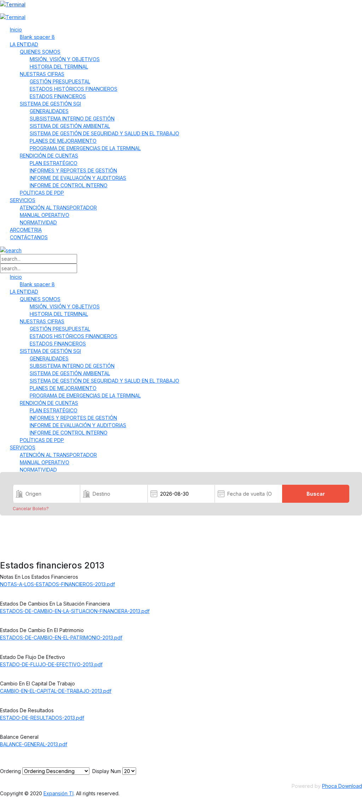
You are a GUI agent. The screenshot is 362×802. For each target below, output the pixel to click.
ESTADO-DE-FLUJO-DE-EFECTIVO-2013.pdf (51, 664)
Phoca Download (342, 786)
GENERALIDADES (49, 111)
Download (16, 594)
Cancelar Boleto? (31, 508)
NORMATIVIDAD (38, 222)
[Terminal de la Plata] (181, 4)
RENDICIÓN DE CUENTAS (49, 156)
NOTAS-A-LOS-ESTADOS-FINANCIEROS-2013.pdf (57, 584)
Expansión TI (58, 793)
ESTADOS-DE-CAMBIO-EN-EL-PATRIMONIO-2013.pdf (61, 638)
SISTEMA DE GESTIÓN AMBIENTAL (70, 126)
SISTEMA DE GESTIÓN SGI (50, 104)
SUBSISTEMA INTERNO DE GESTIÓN (72, 119)
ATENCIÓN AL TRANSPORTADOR (58, 208)
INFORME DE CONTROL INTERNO (68, 185)
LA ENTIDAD (24, 44)
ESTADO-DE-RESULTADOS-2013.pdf (42, 718)
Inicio (16, 29)
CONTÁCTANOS (29, 237)
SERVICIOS (22, 200)
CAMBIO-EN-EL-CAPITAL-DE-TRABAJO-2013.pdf (55, 691)
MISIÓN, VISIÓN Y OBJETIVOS (65, 59)
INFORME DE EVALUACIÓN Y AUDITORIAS (78, 178)
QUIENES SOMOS (40, 52)
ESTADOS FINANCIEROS (58, 96)
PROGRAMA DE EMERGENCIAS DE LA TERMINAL (85, 148)
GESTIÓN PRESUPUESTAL (60, 81)
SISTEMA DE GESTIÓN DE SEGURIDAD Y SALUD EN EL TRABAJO (104, 133)
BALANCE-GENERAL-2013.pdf (33, 744)
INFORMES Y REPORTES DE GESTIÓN (73, 170)
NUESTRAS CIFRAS (42, 74)
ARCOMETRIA (26, 230)
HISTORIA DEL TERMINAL (59, 67)
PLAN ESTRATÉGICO (53, 163)
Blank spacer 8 (37, 37)
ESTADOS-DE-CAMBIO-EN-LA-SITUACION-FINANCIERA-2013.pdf (75, 611)
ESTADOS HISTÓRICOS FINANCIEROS (73, 89)
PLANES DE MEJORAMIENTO (63, 141)
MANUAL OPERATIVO (44, 215)
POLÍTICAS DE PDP (42, 193)
